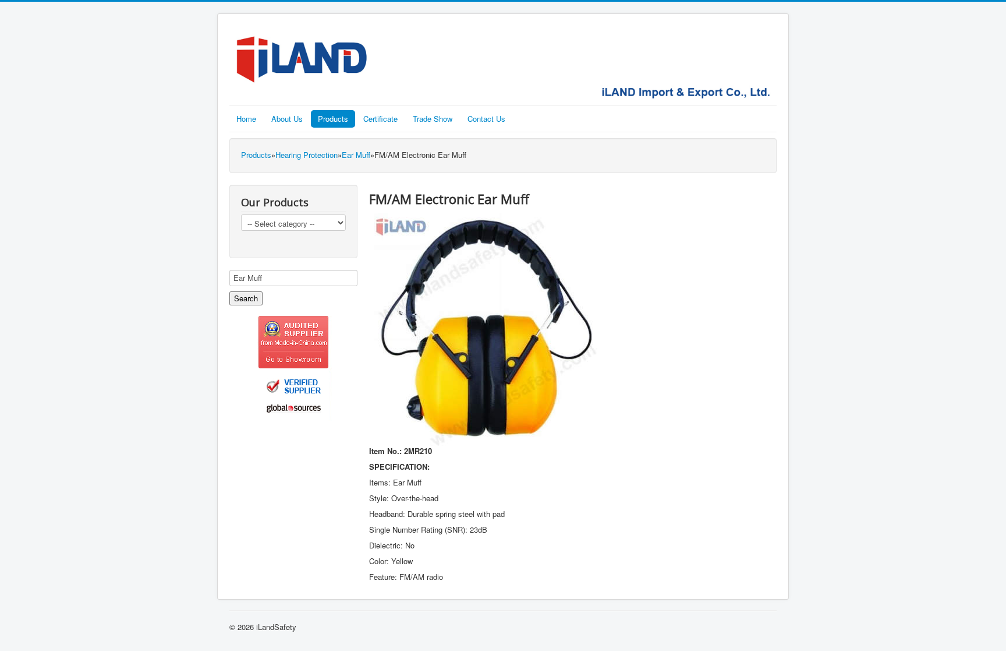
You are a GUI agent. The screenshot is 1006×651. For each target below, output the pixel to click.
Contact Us (486, 118)
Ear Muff (356, 154)
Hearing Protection (306, 154)
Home (246, 118)
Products (333, 118)
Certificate (380, 118)
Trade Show (432, 118)
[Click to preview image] (485, 328)
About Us (287, 118)
